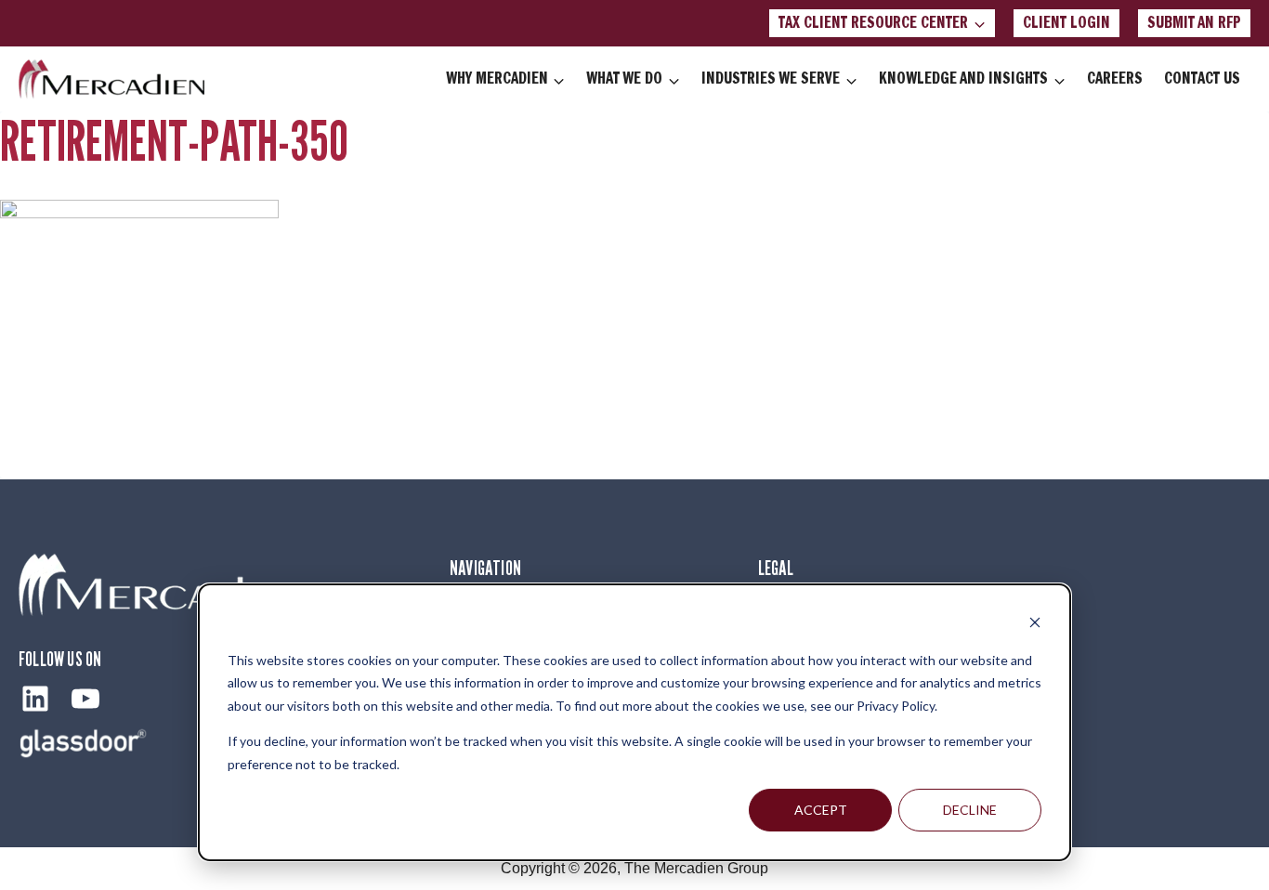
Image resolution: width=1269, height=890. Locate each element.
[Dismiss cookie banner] (1034, 624)
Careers (1115, 79)
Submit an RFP (1194, 23)
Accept (820, 810)
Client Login (1066, 23)
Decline (970, 810)
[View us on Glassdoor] (84, 743)
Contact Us (1202, 79)
